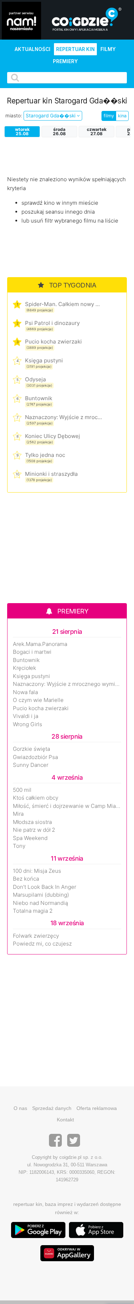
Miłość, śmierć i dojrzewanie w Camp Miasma (67, 806)
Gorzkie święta (31, 749)
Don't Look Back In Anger (44, 887)
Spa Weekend (30, 838)
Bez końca (26, 879)
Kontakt (65, 1119)
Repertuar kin (75, 49)
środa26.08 (59, 131)
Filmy (108, 49)
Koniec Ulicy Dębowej (52, 436)
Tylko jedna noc (45, 455)
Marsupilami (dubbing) (41, 895)
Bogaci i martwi (32, 652)
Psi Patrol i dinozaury (52, 323)
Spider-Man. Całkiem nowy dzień (63, 304)
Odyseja (35, 379)
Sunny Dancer (30, 765)
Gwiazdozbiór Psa (35, 757)
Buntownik (38, 398)
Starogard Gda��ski (51, 115)
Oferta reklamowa (96, 1108)
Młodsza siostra (32, 822)
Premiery (65, 61)
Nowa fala (25, 692)
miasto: (13, 115)
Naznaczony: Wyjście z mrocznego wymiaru (63, 417)
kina (122, 115)
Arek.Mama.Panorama (40, 644)
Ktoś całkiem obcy (35, 798)
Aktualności (32, 49)
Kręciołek (24, 668)
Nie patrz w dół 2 (34, 830)
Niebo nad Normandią (40, 903)
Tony (19, 846)
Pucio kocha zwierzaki (53, 341)
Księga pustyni (44, 360)
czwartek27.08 (96, 131)
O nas (20, 1108)
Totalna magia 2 (33, 911)
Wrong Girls (27, 724)
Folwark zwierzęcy (36, 936)
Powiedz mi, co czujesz (42, 944)
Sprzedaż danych (51, 1108)
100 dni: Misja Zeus (37, 871)
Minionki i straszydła (51, 473)
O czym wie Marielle (38, 700)
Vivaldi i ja (25, 716)
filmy (109, 115)
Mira (18, 814)
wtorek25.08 (22, 131)
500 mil (22, 790)
